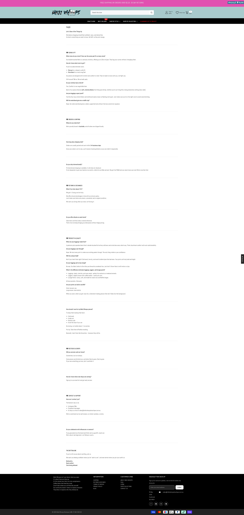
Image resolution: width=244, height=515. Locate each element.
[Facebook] (151, 504)
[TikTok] (166, 504)
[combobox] (120, 12)
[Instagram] (156, 504)
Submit (179, 487)
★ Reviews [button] (242, 259)
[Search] (122, 12)
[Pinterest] (161, 504)
